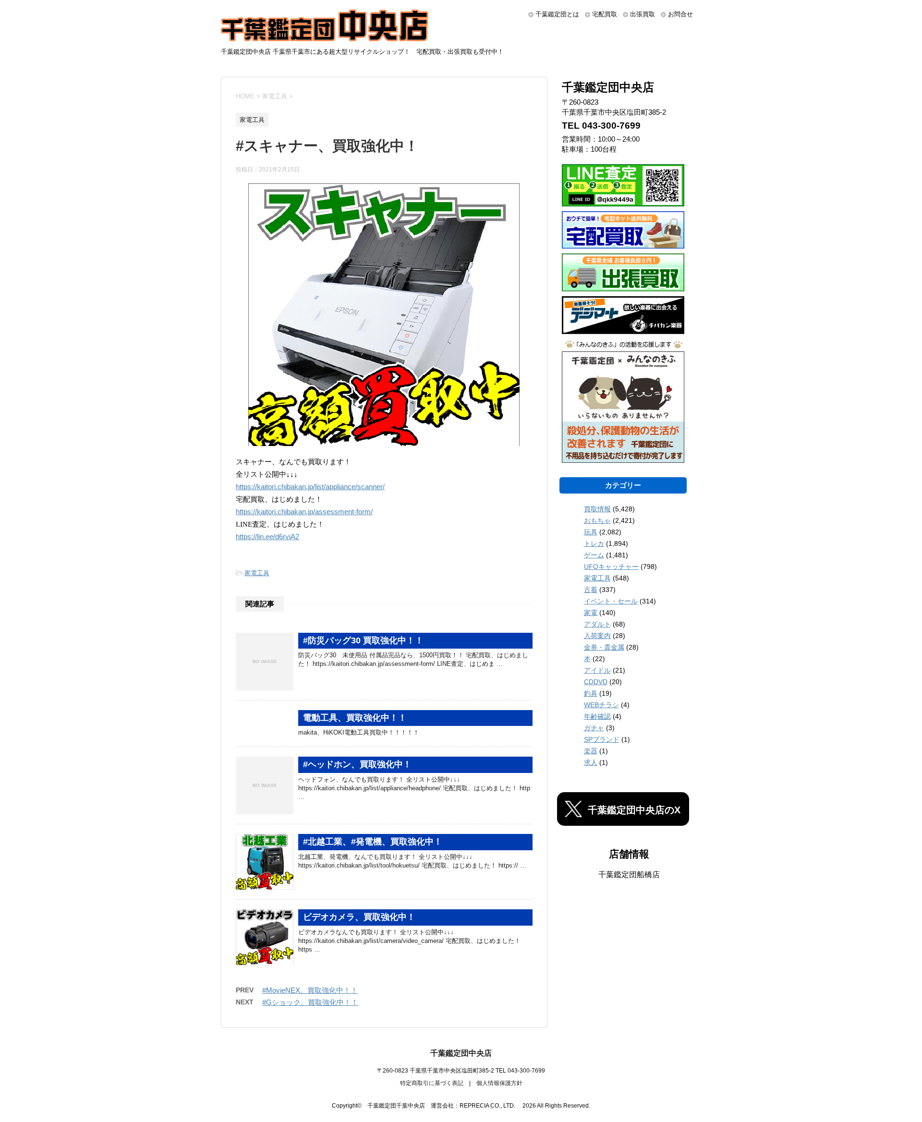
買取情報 (597, 509)
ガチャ (594, 728)
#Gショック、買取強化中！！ (310, 1002)
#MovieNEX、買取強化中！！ (310, 990)
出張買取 (642, 14)
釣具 (590, 693)
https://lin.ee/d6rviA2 (267, 537)
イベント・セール (611, 601)
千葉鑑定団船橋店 (629, 874)
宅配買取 (604, 14)
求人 (590, 762)
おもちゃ (597, 520)
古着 (590, 589)
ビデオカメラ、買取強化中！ (359, 917)
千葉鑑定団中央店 (461, 1053)
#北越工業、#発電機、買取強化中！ (372, 841)
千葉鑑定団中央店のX (634, 810)
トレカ (594, 543)
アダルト (597, 624)
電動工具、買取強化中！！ (355, 718)
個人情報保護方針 (499, 1083)
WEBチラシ (601, 705)
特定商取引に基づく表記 (431, 1083)
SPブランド (601, 739)
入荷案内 (597, 635)
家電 (590, 612)
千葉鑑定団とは (557, 14)
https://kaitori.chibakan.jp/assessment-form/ (304, 512)
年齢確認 (597, 716)
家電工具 (256, 573)
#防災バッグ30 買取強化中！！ (363, 640)
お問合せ (680, 14)
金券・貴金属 (604, 647)
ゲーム (594, 555)
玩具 (590, 532)
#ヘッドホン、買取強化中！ (357, 764)
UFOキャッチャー (611, 566)
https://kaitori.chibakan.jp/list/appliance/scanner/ (310, 487)
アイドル (597, 670)
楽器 (590, 751)
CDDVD (595, 682)
